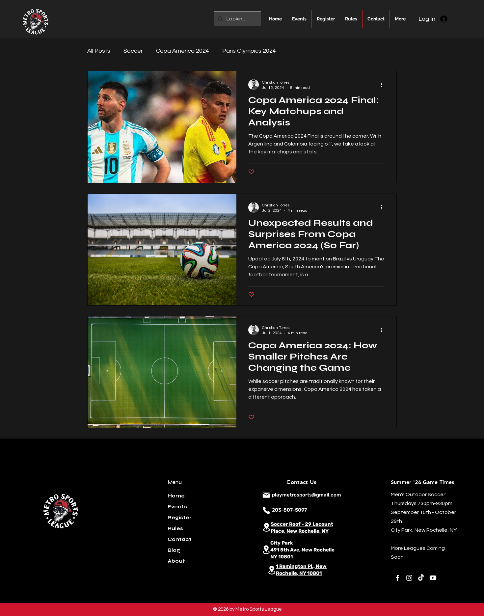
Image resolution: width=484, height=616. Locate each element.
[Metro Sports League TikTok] (421, 578)
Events (177, 507)
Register (180, 518)
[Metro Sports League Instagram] (409, 578)
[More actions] (384, 85)
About (176, 561)
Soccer (133, 51)
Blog (174, 550)
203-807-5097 (289, 510)
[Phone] (266, 510)
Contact (180, 539)
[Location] (266, 527)
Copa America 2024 (182, 51)
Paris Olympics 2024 (249, 51)
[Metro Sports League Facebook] (397, 578)
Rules (175, 528)
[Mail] (266, 495)
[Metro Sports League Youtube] (433, 578)
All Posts (98, 51)
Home (176, 496)
